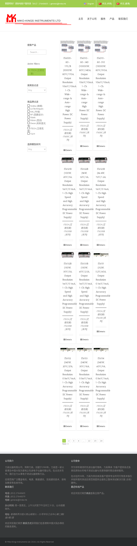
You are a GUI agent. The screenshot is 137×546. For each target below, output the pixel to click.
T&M (32, 133)
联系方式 (27, 523)
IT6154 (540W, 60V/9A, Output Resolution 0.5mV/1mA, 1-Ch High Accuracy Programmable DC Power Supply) (103, 378)
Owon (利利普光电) (36, 124)
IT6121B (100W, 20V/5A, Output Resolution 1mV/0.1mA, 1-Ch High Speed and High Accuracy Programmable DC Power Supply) (69, 193)
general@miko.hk (58, 3)
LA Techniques (36, 108)
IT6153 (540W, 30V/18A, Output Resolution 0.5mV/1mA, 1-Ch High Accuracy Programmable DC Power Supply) (86, 378)
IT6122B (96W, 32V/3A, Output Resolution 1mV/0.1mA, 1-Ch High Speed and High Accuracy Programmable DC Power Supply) (86, 193)
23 (95, 441)
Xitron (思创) (36, 120)
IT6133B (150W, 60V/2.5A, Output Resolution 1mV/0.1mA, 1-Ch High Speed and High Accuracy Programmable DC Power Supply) (86, 287)
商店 (88, 493)
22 (89, 441)
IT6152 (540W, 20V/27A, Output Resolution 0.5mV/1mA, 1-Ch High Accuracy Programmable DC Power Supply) (69, 378)
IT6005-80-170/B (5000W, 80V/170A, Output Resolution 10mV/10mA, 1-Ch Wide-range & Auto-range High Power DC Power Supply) (69, 90)
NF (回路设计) (36, 114)
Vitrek (32, 117)
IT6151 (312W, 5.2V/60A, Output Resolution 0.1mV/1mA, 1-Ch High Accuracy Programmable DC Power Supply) (103, 283)
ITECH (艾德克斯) (35, 129)
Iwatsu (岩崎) (36, 105)
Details (69, 150)
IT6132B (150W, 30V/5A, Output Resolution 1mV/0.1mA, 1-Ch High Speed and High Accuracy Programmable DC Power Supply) (69, 287)
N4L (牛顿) (35, 111)
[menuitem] (88, 3)
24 (101, 441)
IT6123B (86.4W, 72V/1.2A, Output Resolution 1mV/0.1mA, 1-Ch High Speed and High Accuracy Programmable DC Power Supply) (103, 193)
